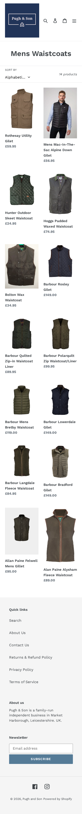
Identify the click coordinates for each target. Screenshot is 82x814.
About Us (17, 633)
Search (15, 620)
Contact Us (19, 645)
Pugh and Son (32, 799)
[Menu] (74, 20)
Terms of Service (23, 682)
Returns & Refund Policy (30, 657)
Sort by (11, 69)
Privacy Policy (21, 669)
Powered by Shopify (57, 799)
